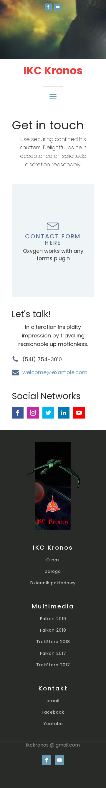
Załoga (53, 571)
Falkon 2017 (53, 653)
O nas (53, 560)
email (53, 701)
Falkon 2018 (53, 630)
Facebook (53, 712)
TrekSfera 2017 (53, 665)
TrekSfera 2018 (53, 642)
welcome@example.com (54, 372)
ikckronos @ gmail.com (53, 745)
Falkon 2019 (53, 619)
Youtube (53, 724)
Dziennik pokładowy (53, 583)
